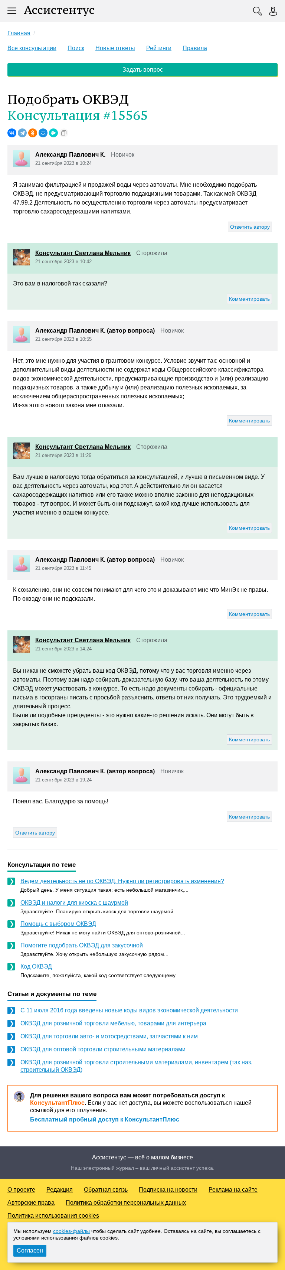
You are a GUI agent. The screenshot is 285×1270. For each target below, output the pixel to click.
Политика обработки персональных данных (126, 1202)
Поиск (76, 48)
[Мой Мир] (43, 132)
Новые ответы (115, 48)
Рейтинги (158, 48)
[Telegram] (22, 132)
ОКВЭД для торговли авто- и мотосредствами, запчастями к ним (109, 1036)
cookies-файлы (71, 1231)
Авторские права (31, 1202)
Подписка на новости (168, 1189)
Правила (195, 48)
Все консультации (31, 48)
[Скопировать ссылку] (63, 132)
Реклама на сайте (233, 1189)
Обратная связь (106, 1189)
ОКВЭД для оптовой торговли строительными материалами (103, 1049)
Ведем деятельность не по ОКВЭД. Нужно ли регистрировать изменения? (122, 881)
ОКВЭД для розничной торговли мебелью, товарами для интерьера (113, 1023)
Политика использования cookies (53, 1215)
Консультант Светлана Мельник (83, 253)
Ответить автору (250, 227)
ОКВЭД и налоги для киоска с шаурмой (74, 903)
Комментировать (249, 299)
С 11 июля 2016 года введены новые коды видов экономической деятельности (129, 1010)
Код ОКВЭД (36, 966)
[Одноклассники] (32, 132)
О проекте (21, 1189)
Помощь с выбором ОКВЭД (58, 924)
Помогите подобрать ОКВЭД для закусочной (81, 945)
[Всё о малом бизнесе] (59, 11)
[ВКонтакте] (11, 132)
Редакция (59, 1189)
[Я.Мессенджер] (53, 132)
